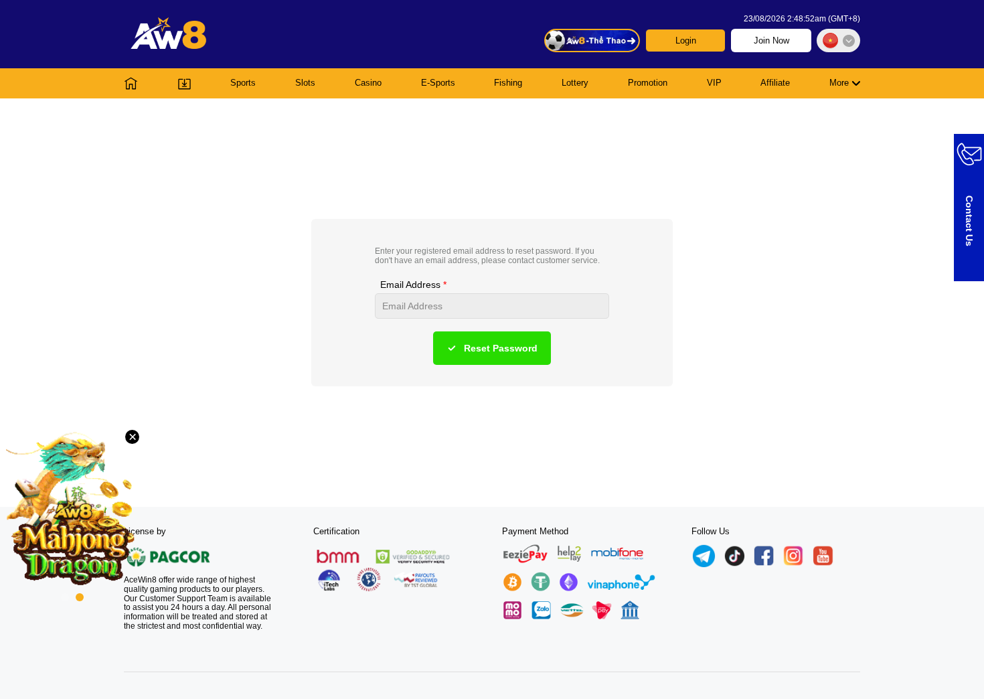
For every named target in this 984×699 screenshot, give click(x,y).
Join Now (771, 40)
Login (685, 40)
